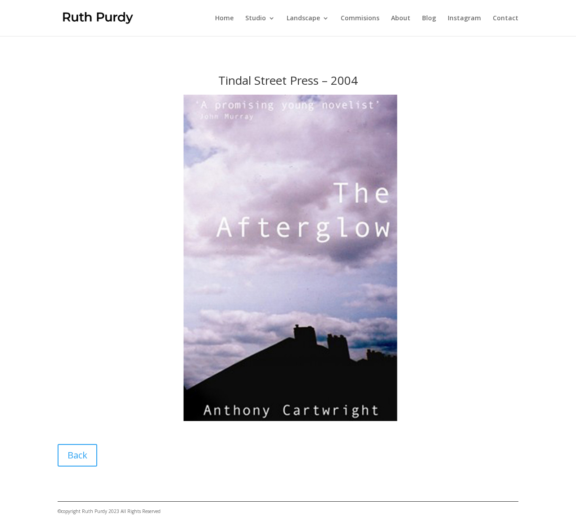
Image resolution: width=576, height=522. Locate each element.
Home (224, 18)
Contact (505, 18)
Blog (429, 18)
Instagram (464, 18)
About (400, 18)
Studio (255, 18)
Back (77, 455)
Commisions (360, 18)
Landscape (303, 18)
